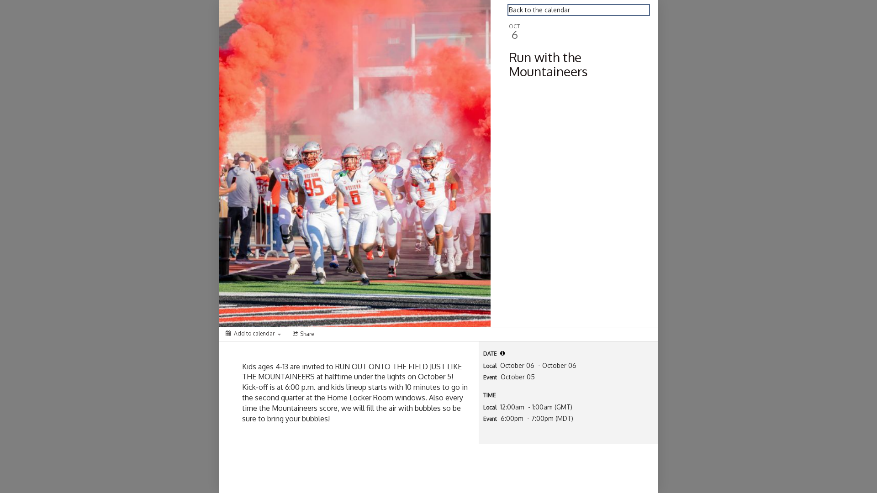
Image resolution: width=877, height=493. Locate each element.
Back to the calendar (539, 10)
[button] (502, 353)
